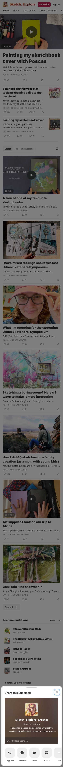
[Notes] (47, 753)
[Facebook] (22, 753)
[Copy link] (10, 753)
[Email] (34, 753)
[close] (57, 692)
